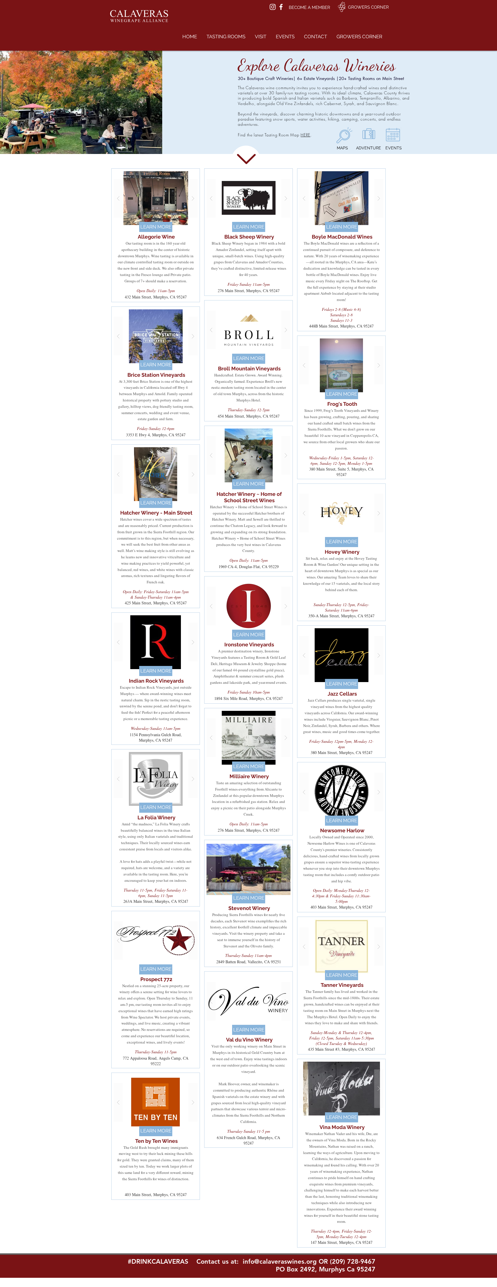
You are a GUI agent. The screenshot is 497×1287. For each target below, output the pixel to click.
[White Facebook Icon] (281, 7)
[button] (226, 36)
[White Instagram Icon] (273, 7)
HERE (305, 135)
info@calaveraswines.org (280, 1261)
